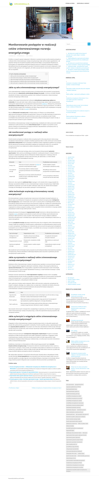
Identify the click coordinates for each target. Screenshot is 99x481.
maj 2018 (70, 243)
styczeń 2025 (71, 170)
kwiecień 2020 (71, 227)
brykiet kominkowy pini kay (72, 393)
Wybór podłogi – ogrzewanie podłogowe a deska (77, 94)
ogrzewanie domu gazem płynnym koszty (76, 435)
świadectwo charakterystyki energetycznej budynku (76, 470)
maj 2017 (70, 262)
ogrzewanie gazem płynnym (73, 437)
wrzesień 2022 (71, 184)
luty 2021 (70, 210)
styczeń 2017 (71, 269)
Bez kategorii (71, 277)
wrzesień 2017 (71, 256)
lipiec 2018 (70, 240)
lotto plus (85, 432)
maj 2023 (70, 183)
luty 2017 (70, 267)
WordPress (16, 478)
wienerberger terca (71, 458)
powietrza (44, 103)
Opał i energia (29, 55)
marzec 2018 (71, 246)
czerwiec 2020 (71, 223)
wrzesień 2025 (71, 166)
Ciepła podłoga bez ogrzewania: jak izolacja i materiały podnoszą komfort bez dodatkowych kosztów (77, 59)
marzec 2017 (71, 266)
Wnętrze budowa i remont (74, 284)
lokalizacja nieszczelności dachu (73, 432)
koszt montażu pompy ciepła (73, 419)
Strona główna (70, 3)
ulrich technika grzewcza (83, 455)
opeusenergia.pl (21, 55)
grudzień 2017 (71, 251)
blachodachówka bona (71, 389)
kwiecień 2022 (71, 188)
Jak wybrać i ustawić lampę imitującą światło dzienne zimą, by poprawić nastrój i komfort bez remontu (77, 71)
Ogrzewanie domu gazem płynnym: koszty (21, 375)
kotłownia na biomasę (71, 423)
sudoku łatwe (81, 453)
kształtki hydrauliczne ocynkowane (74, 428)
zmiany (38, 164)
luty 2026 (70, 165)
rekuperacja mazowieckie (72, 449)
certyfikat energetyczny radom (73, 396)
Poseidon (22, 478)
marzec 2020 (71, 228)
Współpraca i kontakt (83, 3)
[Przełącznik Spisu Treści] (45, 74)
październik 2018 (72, 235)
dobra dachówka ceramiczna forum (74, 412)
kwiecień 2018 (71, 244)
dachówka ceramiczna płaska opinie (74, 405)
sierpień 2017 (71, 257)
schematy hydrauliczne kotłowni (74, 451)
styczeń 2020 (71, 231)
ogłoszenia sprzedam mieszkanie (74, 442)
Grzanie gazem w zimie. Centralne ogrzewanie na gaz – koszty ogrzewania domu (31, 379)
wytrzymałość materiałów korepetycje (75, 460)
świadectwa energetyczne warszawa (75, 465)
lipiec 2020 (70, 222)
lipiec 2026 (70, 158)
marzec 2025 (71, 168)
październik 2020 (72, 217)
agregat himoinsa (79, 384)
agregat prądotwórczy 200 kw (73, 386)
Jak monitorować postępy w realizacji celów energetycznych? (24, 77)
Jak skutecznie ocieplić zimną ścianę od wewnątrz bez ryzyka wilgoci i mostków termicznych (76, 55)
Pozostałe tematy (72, 282)
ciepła (15, 214)
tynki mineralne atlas (71, 455)
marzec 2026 (71, 163)
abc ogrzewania (70, 384)
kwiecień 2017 (71, 264)
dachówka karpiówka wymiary (73, 407)
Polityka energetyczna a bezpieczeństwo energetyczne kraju (46, 387)
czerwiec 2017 (71, 261)
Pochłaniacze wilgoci (14, 387)
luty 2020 (70, 230)
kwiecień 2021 (71, 207)
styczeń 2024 (71, 175)
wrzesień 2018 (71, 236)
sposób (27, 109)
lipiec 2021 (70, 202)
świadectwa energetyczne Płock (74, 462)
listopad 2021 (71, 196)
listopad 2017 (71, 253)
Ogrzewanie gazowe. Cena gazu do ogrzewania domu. (24, 372)
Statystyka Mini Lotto (71, 453)
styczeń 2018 (71, 249)
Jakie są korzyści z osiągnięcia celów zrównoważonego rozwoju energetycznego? (28, 83)
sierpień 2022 (71, 186)
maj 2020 (70, 225)
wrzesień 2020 (71, 218)
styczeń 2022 (71, 192)
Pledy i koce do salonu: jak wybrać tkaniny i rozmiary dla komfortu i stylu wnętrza (80, 368)
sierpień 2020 (71, 220)
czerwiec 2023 (71, 181)
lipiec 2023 (70, 179)
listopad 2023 (71, 178)
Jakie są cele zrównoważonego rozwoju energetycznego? (23, 76)
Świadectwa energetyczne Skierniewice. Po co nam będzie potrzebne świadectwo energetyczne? (77, 99)
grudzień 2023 (71, 176)
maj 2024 (70, 173)
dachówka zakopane (71, 409)
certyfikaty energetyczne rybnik (74, 400)
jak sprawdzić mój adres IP (82, 414)
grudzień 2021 (71, 194)
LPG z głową (74, 330)
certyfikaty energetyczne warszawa (74, 403)
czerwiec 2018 (71, 241)
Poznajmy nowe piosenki (77, 320)
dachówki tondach (81, 409)
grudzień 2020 (71, 214)
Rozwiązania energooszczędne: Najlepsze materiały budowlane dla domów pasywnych (79, 354)
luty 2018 (70, 248)
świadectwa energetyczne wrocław (74, 467)
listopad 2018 (71, 233)
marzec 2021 (71, 209)
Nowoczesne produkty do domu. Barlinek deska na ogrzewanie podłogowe (79, 308)
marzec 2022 (71, 189)
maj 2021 (70, 205)
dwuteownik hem (70, 414)
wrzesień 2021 (71, 199)
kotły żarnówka (70, 425)
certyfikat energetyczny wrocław (74, 398)
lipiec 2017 (70, 259)
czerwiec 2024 (71, 171)
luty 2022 (70, 191)
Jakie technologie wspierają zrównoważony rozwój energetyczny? (25, 79)
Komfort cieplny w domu (74, 279)
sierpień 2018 (71, 238)
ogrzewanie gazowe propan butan (74, 439)
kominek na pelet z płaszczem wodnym (75, 416)
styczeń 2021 (71, 212)
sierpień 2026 (71, 157)
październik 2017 (72, 254)
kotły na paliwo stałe (83, 423)
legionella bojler (70, 430)
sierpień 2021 (71, 201)
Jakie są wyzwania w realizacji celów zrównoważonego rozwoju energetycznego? (28, 81)
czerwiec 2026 (71, 160)
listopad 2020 (71, 215)
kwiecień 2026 (71, 162)
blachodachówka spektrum (72, 391)
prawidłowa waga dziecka (72, 446)
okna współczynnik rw (71, 444)
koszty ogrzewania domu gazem (74, 421)
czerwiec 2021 (71, 204)
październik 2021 (72, 197)
